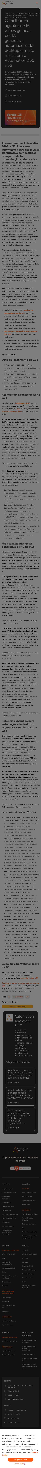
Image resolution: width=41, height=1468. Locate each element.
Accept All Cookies (20, 1459)
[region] (20, 1448)
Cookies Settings (20, 1464)
